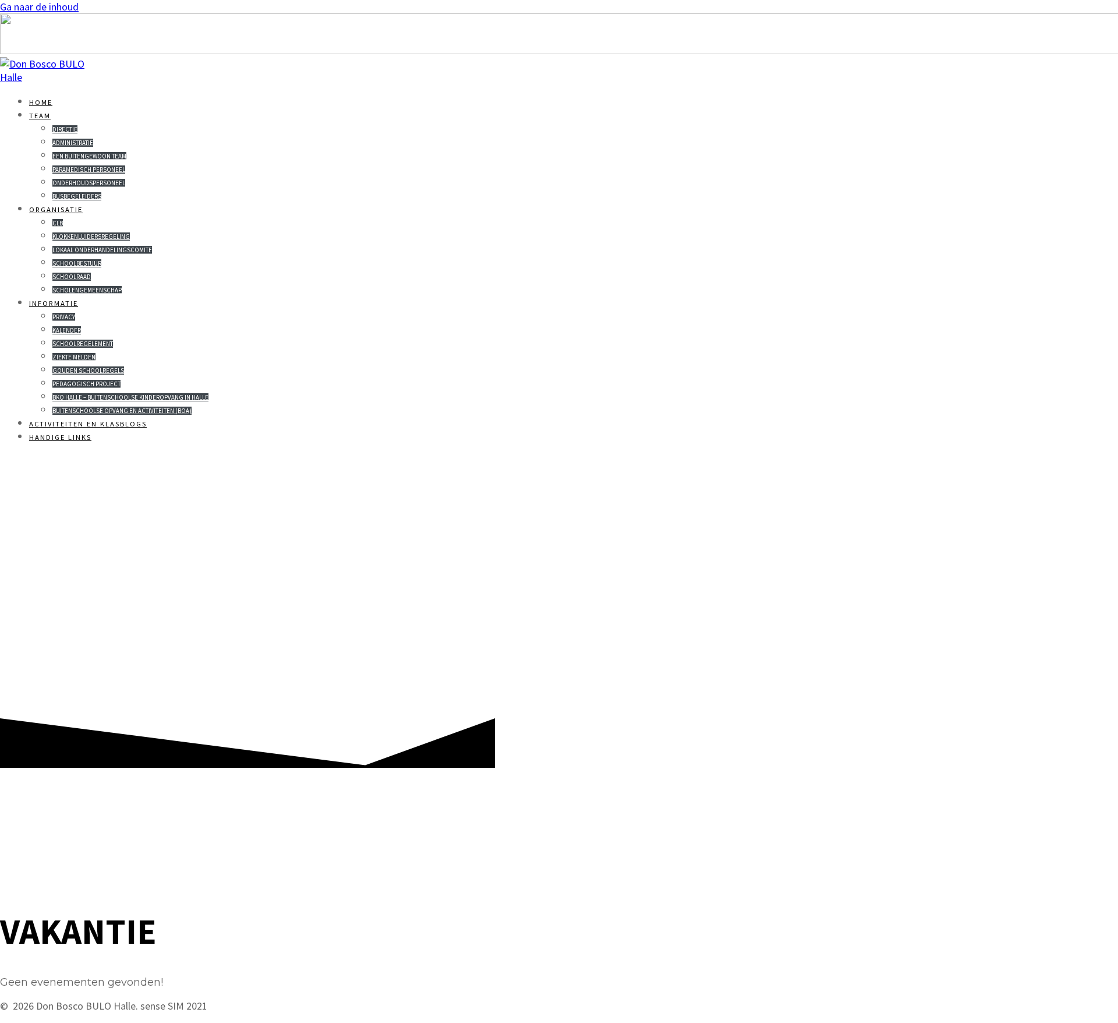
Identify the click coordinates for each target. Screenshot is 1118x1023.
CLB (57, 223)
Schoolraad (71, 277)
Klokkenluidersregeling (91, 236)
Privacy (63, 317)
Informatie (53, 303)
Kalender (66, 330)
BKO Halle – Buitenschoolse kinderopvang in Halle (130, 397)
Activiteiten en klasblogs (88, 423)
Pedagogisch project (86, 384)
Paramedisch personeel (88, 169)
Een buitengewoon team (89, 156)
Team (40, 115)
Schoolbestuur (76, 263)
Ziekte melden (73, 357)
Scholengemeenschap (87, 290)
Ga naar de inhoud (39, 6)
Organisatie (56, 209)
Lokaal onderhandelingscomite (102, 250)
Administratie (72, 143)
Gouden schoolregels (88, 370)
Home (40, 102)
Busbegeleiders (76, 196)
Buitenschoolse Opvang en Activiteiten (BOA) (122, 411)
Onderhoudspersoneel (88, 183)
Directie (64, 129)
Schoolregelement (82, 344)
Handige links (60, 437)
